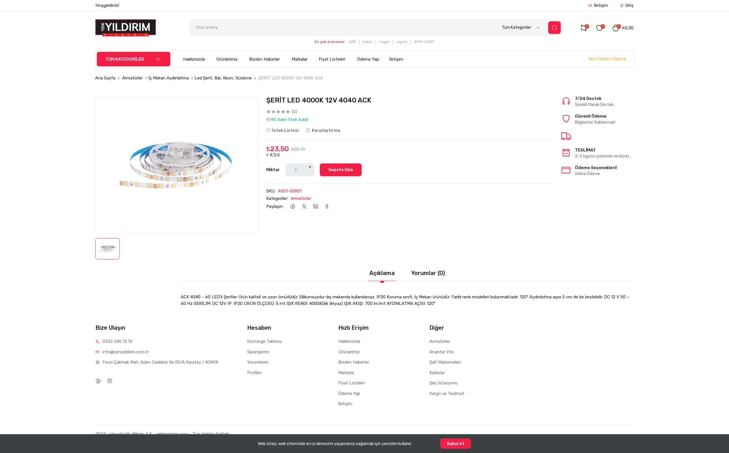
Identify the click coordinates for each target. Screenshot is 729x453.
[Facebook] (293, 207)
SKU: (270, 191)
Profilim (254, 372)
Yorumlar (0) (428, 273)
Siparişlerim (258, 351)
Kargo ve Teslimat (446, 393)
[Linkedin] (315, 207)
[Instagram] (109, 381)
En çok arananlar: (330, 42)
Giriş (629, 5)
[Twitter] (304, 207)
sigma (402, 42)
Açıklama (382, 273)
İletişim (601, 5)
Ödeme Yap (368, 59)
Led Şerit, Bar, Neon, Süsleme (223, 78)
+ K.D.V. (273, 154)
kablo (367, 42)
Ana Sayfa (105, 78)
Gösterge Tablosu (264, 341)
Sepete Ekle (340, 169)
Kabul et (455, 443)
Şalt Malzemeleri (445, 362)
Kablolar (437, 372)
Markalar (300, 59)
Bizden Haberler (264, 59)
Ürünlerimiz (227, 59)
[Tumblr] (327, 207)
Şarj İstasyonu (443, 383)
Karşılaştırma (326, 130)
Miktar (273, 169)
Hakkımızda (194, 59)
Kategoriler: (277, 198)
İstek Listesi (285, 130)
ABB (352, 42)
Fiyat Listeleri (332, 59)
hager (384, 42)
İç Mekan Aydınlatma (168, 78)
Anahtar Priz (441, 351)
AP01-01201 (424, 42)
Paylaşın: (274, 206)
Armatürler (132, 78)
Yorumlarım (258, 362)
